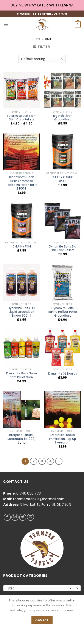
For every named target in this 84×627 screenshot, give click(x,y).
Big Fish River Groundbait (62, 117)
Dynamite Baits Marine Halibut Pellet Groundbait (62, 312)
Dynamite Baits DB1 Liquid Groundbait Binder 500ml (22, 312)
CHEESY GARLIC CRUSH (62, 179)
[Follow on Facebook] (7, 517)
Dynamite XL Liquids (62, 374)
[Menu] (5, 24)
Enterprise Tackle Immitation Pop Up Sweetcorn (62, 439)
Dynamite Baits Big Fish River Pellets (62, 248)
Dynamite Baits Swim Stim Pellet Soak (21, 375)
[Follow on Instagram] (15, 517)
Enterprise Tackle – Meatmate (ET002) (22, 437)
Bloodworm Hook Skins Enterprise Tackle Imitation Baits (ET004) (21, 183)
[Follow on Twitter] (22, 517)
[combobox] (42, 588)
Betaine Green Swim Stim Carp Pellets (21, 117)
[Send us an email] (30, 517)
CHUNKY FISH (21, 247)
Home (36, 39)
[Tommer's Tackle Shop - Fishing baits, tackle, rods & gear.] (42, 24)
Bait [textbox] (40, 588)
